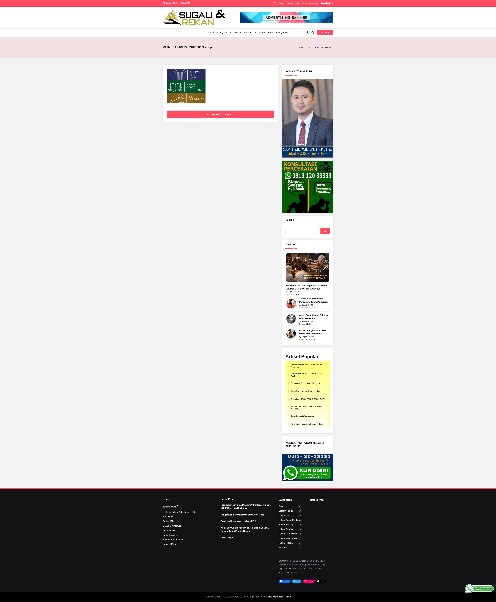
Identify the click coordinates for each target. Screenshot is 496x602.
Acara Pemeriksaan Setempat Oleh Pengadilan (314, 317)
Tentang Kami (169, 507)
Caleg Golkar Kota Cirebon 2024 (180, 512)
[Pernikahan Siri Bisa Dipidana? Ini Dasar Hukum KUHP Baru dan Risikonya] (307, 267)
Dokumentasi (169, 530)
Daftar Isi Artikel (170, 535)
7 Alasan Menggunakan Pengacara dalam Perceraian (313, 300)
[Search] (325, 231)
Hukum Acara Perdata (289, 520)
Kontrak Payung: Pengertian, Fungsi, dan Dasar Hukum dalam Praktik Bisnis (245, 529)
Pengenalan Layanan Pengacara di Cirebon (242, 515)
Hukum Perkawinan (287, 534)
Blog (280, 506)
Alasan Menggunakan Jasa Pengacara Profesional (312, 332)
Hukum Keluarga (286, 524)
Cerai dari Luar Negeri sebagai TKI (238, 521)
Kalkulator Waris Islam (174, 539)
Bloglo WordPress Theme (278, 597)
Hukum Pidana (285, 543)
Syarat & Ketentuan (172, 526)
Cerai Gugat (227, 537)
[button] (325, 32)
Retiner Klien (169, 521)
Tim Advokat (169, 516)
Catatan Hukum (285, 511)
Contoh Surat (284, 515)
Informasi (283, 547)
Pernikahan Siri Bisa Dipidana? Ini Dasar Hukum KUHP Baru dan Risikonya (306, 287)
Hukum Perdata (285, 529)
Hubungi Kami (169, 544)
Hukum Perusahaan (287, 538)
